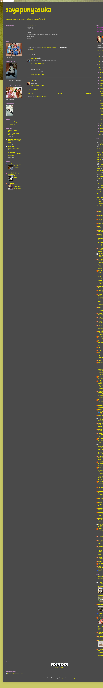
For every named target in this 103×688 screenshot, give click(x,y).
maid (100, 174)
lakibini (100, 170)
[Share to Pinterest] (66, 47)
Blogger (74, 678)
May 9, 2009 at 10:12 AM (37, 74)
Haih (32, 49)
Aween (100, 307)
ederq (32, 80)
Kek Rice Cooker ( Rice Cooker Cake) (17, 186)
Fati (99, 352)
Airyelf (62, 678)
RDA (63, 668)
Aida (99, 265)
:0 (98, 547)
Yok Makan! (11, 183)
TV (99, 240)
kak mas (100, 238)
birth (102, 147)
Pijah (99, 341)
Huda (99, 301)
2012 (100, 62)
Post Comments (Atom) (41, 97)
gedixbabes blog (12, 122)
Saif (99, 226)
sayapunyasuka (28, 9)
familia (99, 159)
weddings (99, 201)
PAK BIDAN (11, 146)
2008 (100, 134)
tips (100, 199)
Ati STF (100, 234)
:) (100, 100)
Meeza (100, 313)
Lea (99, 345)
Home (60, 93)
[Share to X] (63, 47)
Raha (99, 317)
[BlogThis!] (62, 47)
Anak (99, 227)
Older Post (89, 93)
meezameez (34, 58)
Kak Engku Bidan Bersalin (14, 139)
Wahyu (100, 275)
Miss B (100, 271)
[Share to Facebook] (64, 47)
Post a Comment (33, 89)
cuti (99, 150)
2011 (100, 64)
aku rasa (99, 141)
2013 (100, 59)
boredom (99, 149)
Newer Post (31, 93)
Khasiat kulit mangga (13, 148)
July (101, 86)
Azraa (99, 347)
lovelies (98, 172)
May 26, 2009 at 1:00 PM (37, 85)
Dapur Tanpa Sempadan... (14, 164)
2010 (100, 67)
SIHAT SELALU (11, 152)
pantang (100, 183)
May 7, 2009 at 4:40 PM (37, 63)
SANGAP (99, 189)
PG (99, 355)
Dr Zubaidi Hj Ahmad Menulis (13, 131)
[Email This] (60, 47)
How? (99, 212)
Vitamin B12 (58, 668)
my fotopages (11, 124)
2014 (100, 56)
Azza (99, 360)
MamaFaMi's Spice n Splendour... (13, 173)
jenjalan (98, 168)
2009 (100, 70)
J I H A (99, 445)
